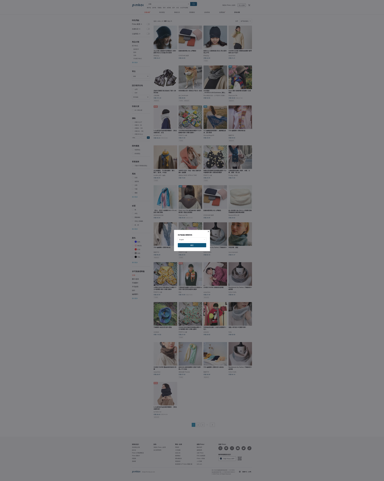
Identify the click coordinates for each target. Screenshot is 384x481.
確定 (192, 245)
